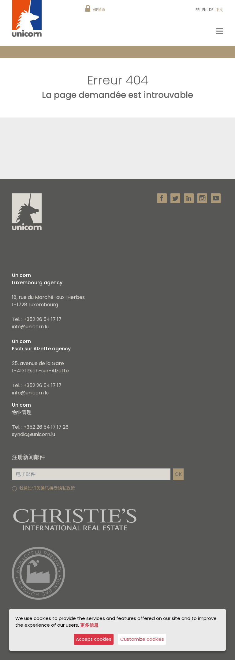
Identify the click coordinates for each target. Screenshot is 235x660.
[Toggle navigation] (219, 31)
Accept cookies (93, 639)
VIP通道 (99, 9)
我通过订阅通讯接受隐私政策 (47, 488)
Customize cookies (142, 639)
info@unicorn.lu (30, 326)
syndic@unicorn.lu (33, 434)
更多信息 (89, 625)
